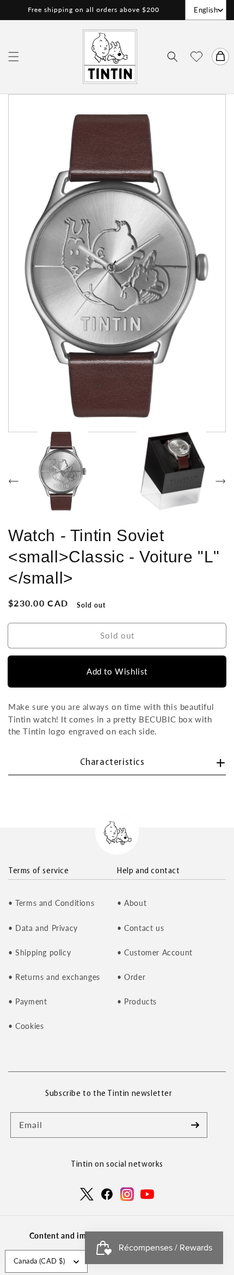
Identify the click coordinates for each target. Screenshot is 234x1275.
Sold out (117, 635)
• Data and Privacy (43, 928)
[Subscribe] (195, 1125)
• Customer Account (155, 952)
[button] (14, 57)
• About (131, 903)
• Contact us (140, 928)
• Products (137, 1001)
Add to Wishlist (117, 671)
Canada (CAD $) (39, 1260)
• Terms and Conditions (51, 903)
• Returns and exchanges (54, 977)
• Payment (27, 1001)
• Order (131, 977)
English (206, 9)
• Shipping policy (39, 952)
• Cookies (26, 1026)
